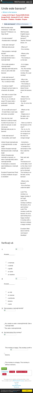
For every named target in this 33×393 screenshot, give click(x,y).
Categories (5, 372)
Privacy (16, 384)
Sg (12, 15)
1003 (4, 374)
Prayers (24, 19)
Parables (18, 19)
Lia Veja (12, 372)
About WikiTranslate (16, 385)
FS (7, 17)
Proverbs (4, 19)
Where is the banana (10, 12)
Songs (3, 17)
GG (28, 15)
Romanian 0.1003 (22, 372)
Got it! (27, 390)
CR (26, 15)
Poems (18, 15)
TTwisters (11, 19)
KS (9, 17)
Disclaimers (16, 387)
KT (22, 17)
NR (23, 15)
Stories (13, 17)
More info (15, 391)
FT (19, 17)
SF (17, 17)
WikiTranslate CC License (18, 380)
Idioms (26, 17)
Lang (4, 15)
